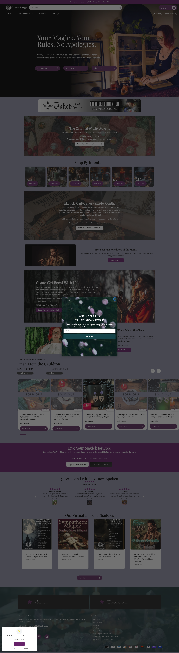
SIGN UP (89, 337)
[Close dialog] (115, 299)
